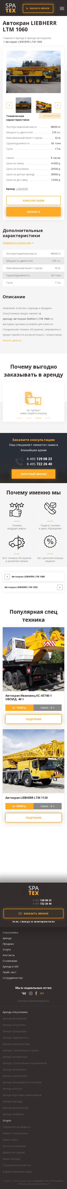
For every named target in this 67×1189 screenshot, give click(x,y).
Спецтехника (10, 932)
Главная (8, 38)
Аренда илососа (12, 1088)
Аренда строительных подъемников (25, 1063)
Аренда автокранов (39, 38)
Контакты (9, 955)
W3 (42, 993)
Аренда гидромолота (15, 1037)
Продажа (8, 943)
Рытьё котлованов (14, 1146)
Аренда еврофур (13, 1101)
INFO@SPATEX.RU (46, 921)
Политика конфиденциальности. (33, 1000)
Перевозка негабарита (17, 1127)
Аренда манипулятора (16, 1044)
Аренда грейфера (13, 1114)
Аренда (20, 38)
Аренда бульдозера (14, 1031)
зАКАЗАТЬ (33, 211)
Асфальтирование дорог (18, 1171)
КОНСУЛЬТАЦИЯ (33, 200)
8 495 (39, 459)
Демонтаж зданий (14, 1152)
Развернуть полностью (17, 242)
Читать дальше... (13, 340)
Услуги (7, 949)
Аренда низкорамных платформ (22, 1082)
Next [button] (58, 105)
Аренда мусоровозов (15, 1107)
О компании (10, 961)
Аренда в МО (11, 966)
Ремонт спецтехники (15, 1133)
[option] (33, 72)
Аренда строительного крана (20, 1050)
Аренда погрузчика (14, 1024)
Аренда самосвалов (15, 1076)
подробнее (33, 719)
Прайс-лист (9, 972)
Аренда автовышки (14, 1069)
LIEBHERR (22, 189)
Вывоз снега (10, 1139)
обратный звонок (33, 474)
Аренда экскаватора (15, 1056)
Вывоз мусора (11, 1158)
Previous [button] (9, 105)
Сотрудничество (13, 978)
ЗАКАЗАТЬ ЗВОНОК (39, 8)
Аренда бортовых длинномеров (22, 1095)
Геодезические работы (17, 1165)
